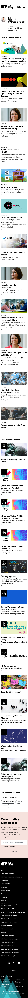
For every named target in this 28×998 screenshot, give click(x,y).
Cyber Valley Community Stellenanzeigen (12, 877)
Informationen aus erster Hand (11, 668)
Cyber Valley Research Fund (8, 908)
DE (19, 6)
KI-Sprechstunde (8, 666)
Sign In (14, 970)
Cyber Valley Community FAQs (9, 956)
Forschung (4, 893)
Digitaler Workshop (7, 583)
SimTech (5, 806)
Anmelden (14, 851)
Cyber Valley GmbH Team (7, 942)
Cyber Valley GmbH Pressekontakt (10, 952)
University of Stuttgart (10, 797)
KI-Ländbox (4, 887)
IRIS (19, 801)
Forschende (4, 897)
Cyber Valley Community (7, 935)
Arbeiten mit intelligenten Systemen (13, 750)
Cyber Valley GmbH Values (8, 945)
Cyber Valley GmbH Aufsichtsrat (9, 949)
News (2, 870)
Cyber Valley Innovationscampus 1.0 (10, 939)
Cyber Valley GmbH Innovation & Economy (13, 912)
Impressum (4, 991)
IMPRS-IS (3, 900)
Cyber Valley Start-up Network (9, 915)
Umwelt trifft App (9, 187)
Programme (4, 880)
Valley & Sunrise (5, 890)
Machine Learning (8, 801)
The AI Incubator (5, 883)
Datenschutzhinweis (8, 846)
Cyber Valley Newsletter (7, 873)
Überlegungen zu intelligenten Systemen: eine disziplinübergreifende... (14, 578)
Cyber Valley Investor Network (9, 922)
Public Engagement (6, 925)
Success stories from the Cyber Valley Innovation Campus (12, 93)
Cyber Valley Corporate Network (9, 919)
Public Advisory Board (7, 929)
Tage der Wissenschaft (11, 692)
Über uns (3, 932)
